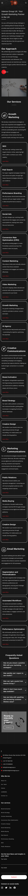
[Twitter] (6, 888)
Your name (4, 859)
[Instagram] (2, 888)
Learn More (5, 161)
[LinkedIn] (10, 888)
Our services (5, 803)
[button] (26, 3)
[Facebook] (15, 888)
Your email (4, 867)
